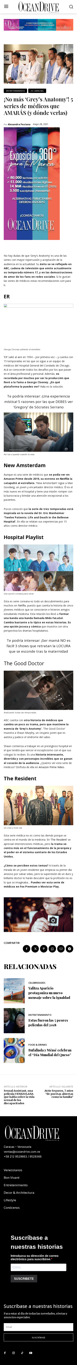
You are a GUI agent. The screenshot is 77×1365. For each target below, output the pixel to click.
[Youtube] (30, 1353)
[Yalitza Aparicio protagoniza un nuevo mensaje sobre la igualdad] (14, 990)
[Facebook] (26, 948)
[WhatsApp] (52, 948)
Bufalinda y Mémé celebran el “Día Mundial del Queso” (49, 1052)
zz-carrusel (37, 90)
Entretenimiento (15, 90)
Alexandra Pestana (19, 124)
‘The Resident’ (59, 839)
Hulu (43, 386)
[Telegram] (69, 948)
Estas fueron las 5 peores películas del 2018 (48, 1022)
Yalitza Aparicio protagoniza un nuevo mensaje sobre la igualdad (49, 993)
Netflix (64, 478)
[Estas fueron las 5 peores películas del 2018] (14, 1020)
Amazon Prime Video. (52, 767)
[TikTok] (22, 1353)
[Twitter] (35, 948)
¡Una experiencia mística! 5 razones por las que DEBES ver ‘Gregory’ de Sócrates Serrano (38, 402)
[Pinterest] (43, 948)
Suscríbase (38, 1337)
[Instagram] (13, 1353)
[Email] (61, 948)
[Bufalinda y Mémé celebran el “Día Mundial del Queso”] (14, 1050)
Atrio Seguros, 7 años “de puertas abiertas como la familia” (58, 1094)
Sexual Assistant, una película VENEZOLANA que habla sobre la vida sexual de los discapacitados (19, 1097)
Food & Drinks (37, 1045)
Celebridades (36, 983)
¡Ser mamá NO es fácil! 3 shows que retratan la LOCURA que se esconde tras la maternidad (38, 646)
